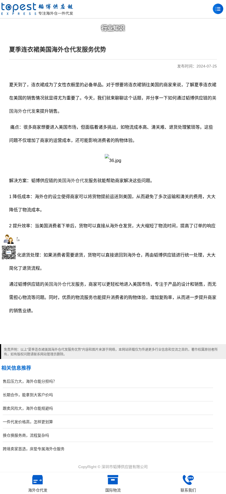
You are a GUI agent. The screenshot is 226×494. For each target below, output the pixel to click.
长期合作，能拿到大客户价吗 (28, 395)
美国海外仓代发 (73, 180)
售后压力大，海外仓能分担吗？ (30, 381)
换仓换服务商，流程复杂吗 (26, 435)
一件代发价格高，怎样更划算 (28, 422)
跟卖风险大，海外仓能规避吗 (28, 408)
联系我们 (188, 490)
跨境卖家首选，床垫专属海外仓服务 (33, 449)
